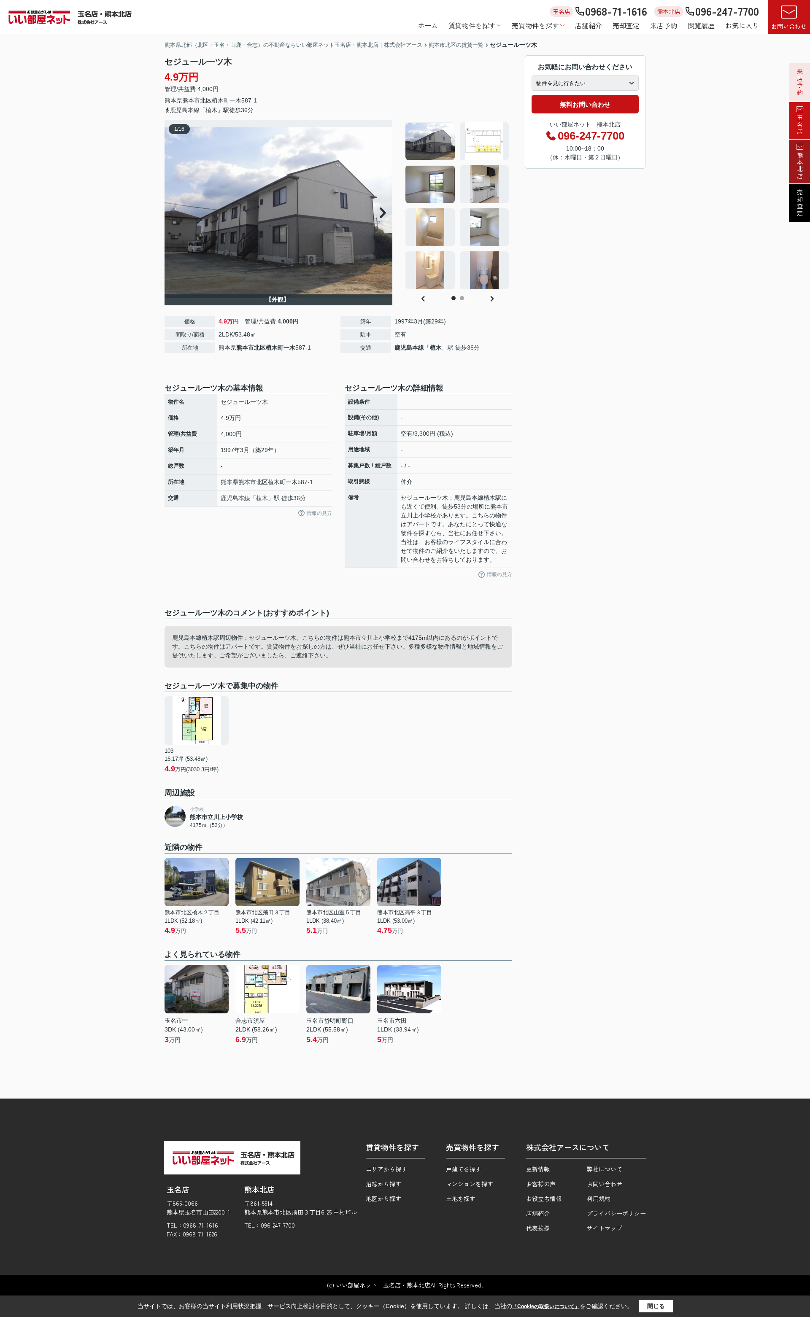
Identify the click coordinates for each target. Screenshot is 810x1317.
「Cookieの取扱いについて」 (546, 1306)
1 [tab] (453, 298)
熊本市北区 (197, 100)
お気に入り (742, 25)
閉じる (656, 1306)
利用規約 (598, 1198)
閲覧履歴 (701, 25)
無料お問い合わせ (585, 104)
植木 (436, 347)
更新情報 (538, 1169)
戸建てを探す (463, 1169)
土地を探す (460, 1198)
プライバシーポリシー (616, 1213)
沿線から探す (383, 1184)
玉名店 (800, 124)
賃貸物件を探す (472, 25)
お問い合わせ (789, 26)
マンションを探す (469, 1184)
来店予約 (663, 25)
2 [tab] (462, 298)
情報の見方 (319, 513)
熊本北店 (800, 166)
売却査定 (626, 25)
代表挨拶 (538, 1228)
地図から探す (383, 1198)
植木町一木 (226, 100)
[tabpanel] (457, 206)
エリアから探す (386, 1169)
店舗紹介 (588, 25)
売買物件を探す (535, 25)
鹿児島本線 (409, 347)
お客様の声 (541, 1184)
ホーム (428, 25)
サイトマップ (604, 1228)
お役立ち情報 (544, 1198)
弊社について (604, 1169)
